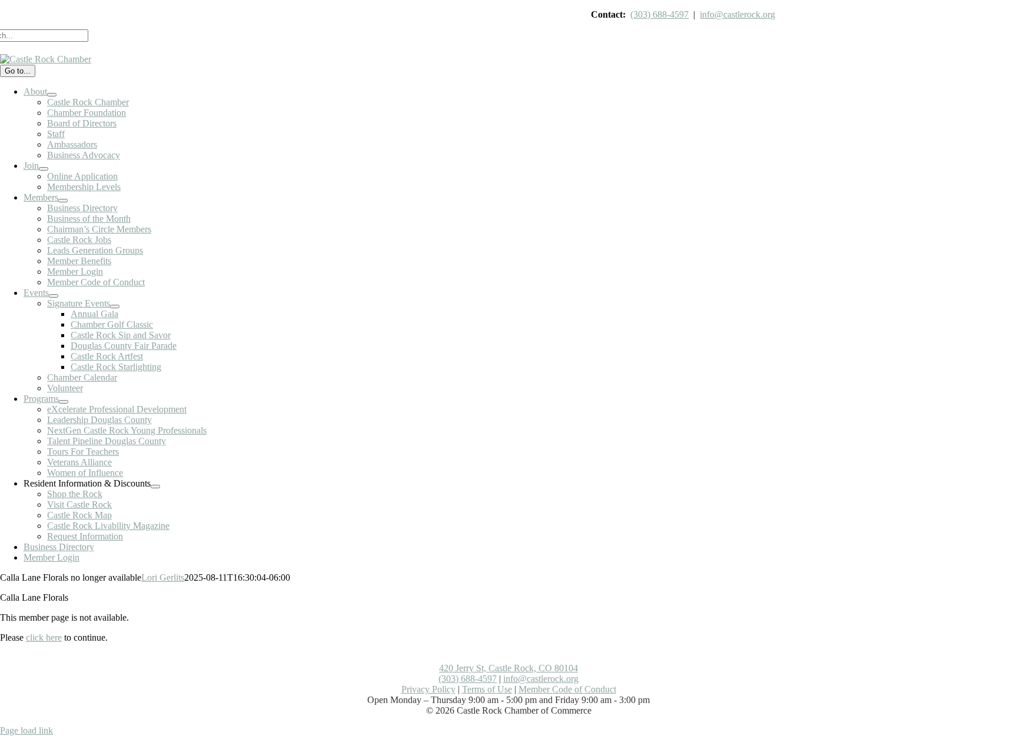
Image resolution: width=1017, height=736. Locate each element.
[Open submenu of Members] (63, 200)
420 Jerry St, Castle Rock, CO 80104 (508, 668)
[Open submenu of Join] (43, 169)
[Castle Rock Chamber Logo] (45, 59)
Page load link (26, 730)
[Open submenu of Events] (53, 296)
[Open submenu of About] (51, 94)
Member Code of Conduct (567, 689)
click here (44, 637)
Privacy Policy (428, 689)
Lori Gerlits (162, 577)
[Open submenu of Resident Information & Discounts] (155, 486)
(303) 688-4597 (659, 14)
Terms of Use (487, 689)
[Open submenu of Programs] (63, 402)
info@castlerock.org (737, 14)
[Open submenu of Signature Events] (114, 306)
